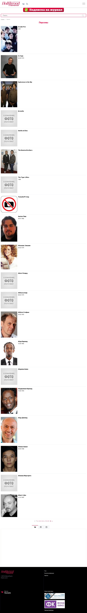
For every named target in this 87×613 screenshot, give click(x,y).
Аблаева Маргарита (24, 475)
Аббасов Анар (22, 293)
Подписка (46, 575)
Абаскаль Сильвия (24, 245)
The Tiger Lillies (23, 177)
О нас (45, 571)
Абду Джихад (22, 418)
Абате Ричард (23, 273)
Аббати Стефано (23, 312)
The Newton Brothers (25, 150)
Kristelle (21, 111)
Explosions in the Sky (25, 82)
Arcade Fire (22, 27)
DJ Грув (20, 56)
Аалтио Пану (22, 216)
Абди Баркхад (23, 341)
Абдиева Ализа (23, 369)
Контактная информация (49, 573)
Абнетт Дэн (22, 495)
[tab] (35, 527)
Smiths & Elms (23, 131)
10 (50, 521)
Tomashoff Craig (23, 197)
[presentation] (35, 527)
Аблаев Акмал (23, 447)
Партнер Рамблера (48, 610)
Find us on (7, 592)
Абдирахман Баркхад (25, 388)
